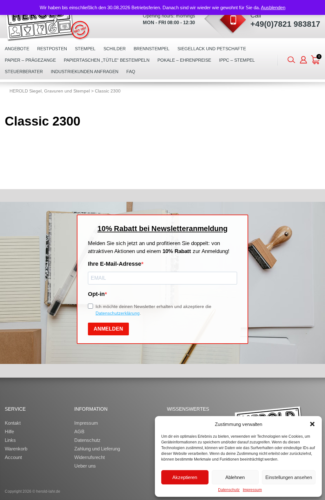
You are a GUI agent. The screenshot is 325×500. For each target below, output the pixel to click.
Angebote (17, 48)
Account (13, 457)
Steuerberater (24, 71)
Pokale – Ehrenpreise (184, 60)
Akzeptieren (184, 477)
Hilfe (9, 431)
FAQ (130, 71)
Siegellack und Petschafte (211, 48)
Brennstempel (151, 48)
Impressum (252, 490)
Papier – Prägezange (30, 60)
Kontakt (13, 423)
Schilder (114, 48)
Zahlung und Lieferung (97, 448)
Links (10, 440)
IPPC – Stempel (237, 60)
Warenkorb (16, 448)
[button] (312, 424)
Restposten (52, 48)
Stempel (85, 48)
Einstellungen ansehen (288, 477)
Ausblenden (273, 7)
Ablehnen (235, 477)
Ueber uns (85, 466)
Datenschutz (229, 490)
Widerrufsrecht (89, 457)
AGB (79, 431)
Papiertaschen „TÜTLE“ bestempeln (106, 60)
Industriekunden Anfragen (84, 71)
